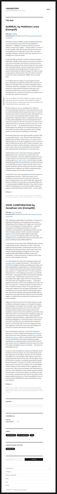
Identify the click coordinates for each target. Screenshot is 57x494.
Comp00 (16, 387)
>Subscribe (33, 459)
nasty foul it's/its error (13, 197)
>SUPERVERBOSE (11, 435)
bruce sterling (29, 387)
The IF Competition (23, 435)
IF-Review (8, 471)
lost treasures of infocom (25, 389)
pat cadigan (15, 390)
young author (30, 197)
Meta (7, 478)
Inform (16, 160)
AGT (27, 155)
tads (23, 197)
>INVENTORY (12, 8)
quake (19, 390)
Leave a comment (38, 197)
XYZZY (7, 485)
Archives (8, 419)
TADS (20, 160)
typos (25, 197)
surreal (19, 197)
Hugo (25, 160)
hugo (32, 195)
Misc (7, 482)
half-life (7, 389)
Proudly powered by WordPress (20, 489)
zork (38, 390)
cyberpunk (35, 387)
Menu (48, 9)
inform (34, 195)
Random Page (10, 448)
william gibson (32, 390)
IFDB (32, 435)
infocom (11, 389)
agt (20, 195)
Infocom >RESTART (11, 475)
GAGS (16, 155)
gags (29, 195)
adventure (21, 387)
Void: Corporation (17, 212)
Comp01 (16, 195)
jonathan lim (17, 389)
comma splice (24, 195)
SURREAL (14, 34)
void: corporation (25, 390)
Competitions (9, 468)
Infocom (34, 335)
